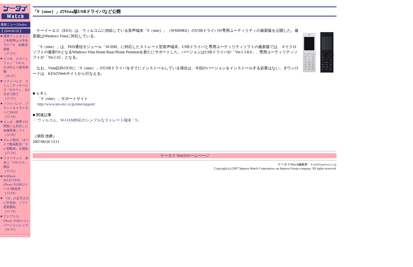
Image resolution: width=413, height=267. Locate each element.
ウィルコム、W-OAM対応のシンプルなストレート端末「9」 (89, 120)
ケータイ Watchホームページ (184, 155)
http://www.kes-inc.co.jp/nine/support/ (66, 104)
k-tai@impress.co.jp (324, 164)
